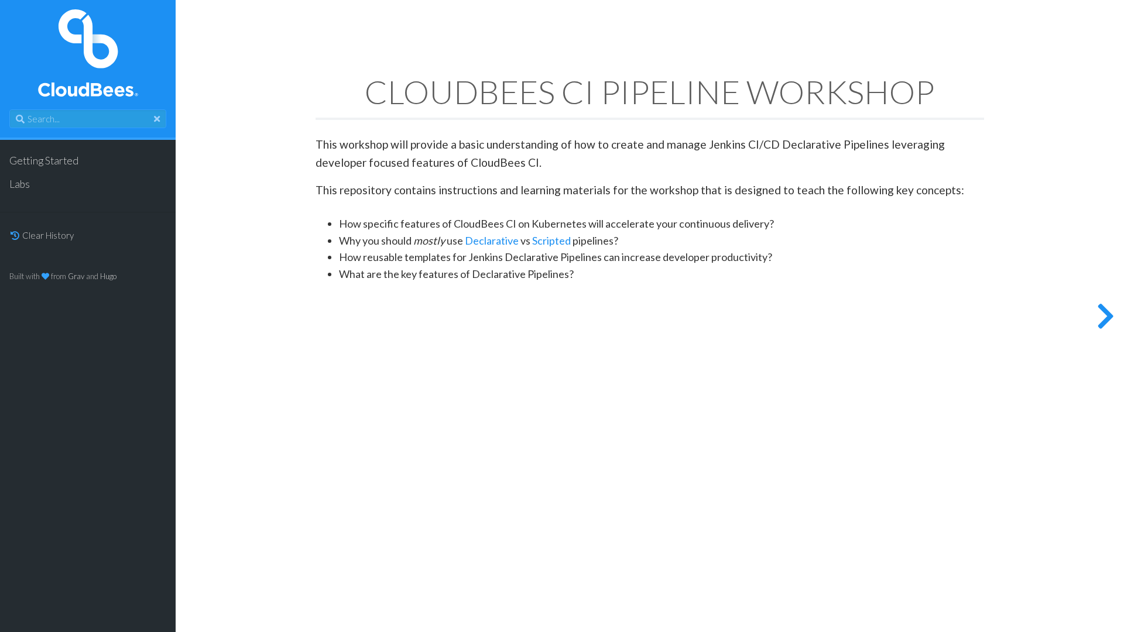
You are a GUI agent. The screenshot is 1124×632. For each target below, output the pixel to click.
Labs (19, 184)
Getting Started (43, 160)
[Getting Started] (1105, 316)
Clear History (47, 235)
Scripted (551, 241)
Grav (76, 276)
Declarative (492, 241)
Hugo (108, 276)
